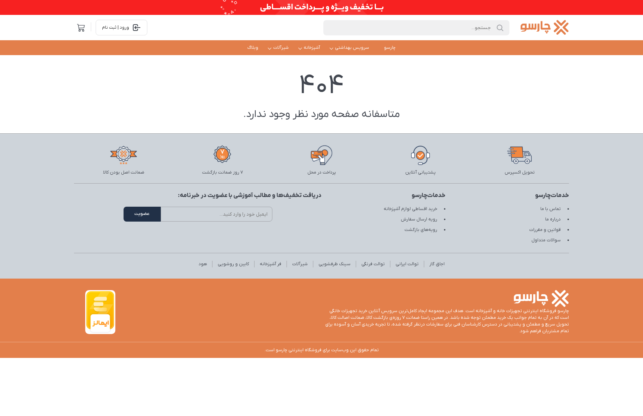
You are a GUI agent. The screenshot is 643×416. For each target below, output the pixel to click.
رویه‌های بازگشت (420, 230)
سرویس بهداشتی (352, 48)
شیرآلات (281, 48)
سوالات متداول (546, 240)
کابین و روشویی (233, 264)
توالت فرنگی (373, 264)
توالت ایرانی (407, 264)
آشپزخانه (312, 48)
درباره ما (553, 219)
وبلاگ (252, 48)
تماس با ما (550, 209)
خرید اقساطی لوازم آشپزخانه (410, 209)
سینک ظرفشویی (335, 264)
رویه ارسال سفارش (419, 219)
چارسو (390, 48)
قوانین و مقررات (545, 230)
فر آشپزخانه (270, 264)
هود (203, 264)
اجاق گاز (437, 264)
